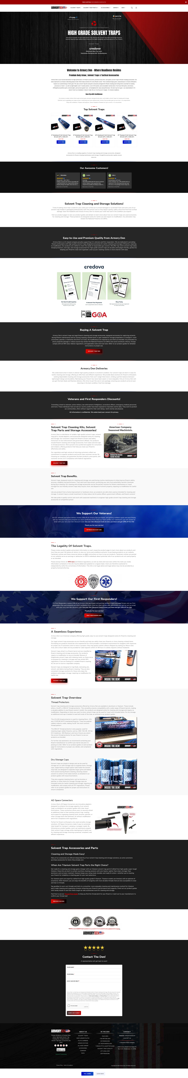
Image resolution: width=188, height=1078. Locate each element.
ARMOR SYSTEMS (83, 1043)
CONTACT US (127, 1038)
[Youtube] (64, 1045)
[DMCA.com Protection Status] (61, 1049)
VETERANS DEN (105, 1041)
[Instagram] (58, 1045)
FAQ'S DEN (105, 1036)
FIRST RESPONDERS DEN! (94, 615)
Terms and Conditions (93, 996)
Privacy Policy (104, 996)
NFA (118, 998)
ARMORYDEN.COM (130, 1035)
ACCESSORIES (83, 1048)
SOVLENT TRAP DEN (94, 351)
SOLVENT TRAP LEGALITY (105, 1048)
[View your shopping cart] (136, 8)
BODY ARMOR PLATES (83, 1038)
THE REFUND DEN (105, 1038)
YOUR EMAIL (71, 974)
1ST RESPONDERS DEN (105, 1043)
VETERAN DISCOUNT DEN (94, 530)
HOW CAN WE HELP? (73, 981)
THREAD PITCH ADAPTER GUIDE (105, 1046)
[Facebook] (55, 1045)
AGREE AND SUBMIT (74, 1013)
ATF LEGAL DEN (105, 1051)
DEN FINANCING (105, 1053)
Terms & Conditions (68, 1065)
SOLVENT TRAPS (83, 1035)
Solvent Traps (94, 44)
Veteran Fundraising (61, 1054)
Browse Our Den (58, 901)
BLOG (83, 1053)
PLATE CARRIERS (83, 1040)
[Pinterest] (66, 1045)
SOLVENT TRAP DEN (59, 463)
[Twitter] (61, 1045)
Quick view (61, 142)
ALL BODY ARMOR (83, 1045)
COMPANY (83, 1050)
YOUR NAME (71, 967)
